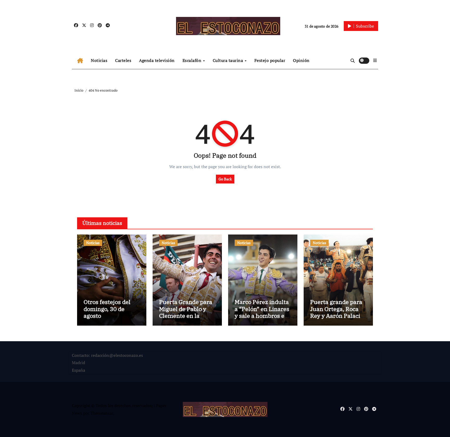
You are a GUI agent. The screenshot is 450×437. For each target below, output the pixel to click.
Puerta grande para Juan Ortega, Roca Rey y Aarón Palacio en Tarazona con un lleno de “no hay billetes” (336, 319)
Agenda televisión (157, 60)
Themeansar (101, 413)
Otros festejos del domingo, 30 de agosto (107, 308)
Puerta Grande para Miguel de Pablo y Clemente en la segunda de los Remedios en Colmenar (185, 319)
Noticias (99, 60)
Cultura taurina (228, 60)
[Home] (80, 61)
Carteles (123, 60)
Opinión (301, 60)
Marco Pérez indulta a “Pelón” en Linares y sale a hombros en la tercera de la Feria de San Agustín (262, 315)
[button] (375, 60)
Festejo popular (269, 60)
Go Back (225, 178)
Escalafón (193, 60)
